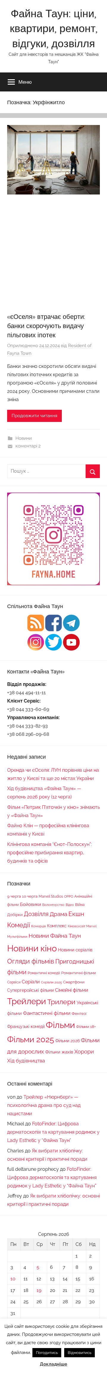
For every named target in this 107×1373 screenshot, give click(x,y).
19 (39, 1290)
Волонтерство (53, 905)
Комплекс (57, 925)
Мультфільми (17, 936)
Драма (58, 914)
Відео (70, 905)
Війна (80, 904)
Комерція (38, 926)
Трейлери (26, 1001)
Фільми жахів (59, 1052)
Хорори (84, 1051)
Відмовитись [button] (79, 1352)
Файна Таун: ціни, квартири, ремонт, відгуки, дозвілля (53, 28)
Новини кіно (32, 948)
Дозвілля (36, 914)
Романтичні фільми (78, 973)
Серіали (31, 982)
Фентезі (79, 1013)
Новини (23, 438)
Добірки (15, 914)
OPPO (68, 896)
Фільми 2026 (67, 1040)
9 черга (14, 896)
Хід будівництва (26, 1061)
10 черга (29, 896)
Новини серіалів (75, 949)
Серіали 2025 (51, 982)
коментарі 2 (28, 446)
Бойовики (30, 904)
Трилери (61, 1002)
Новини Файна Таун (55, 935)
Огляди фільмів (30, 961)
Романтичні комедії (44, 973)
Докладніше (53, 1364)
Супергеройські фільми (30, 990)
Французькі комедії (26, 1026)
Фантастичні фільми (46, 1013)
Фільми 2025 (30, 1039)
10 (12, 1279)
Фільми (60, 1025)
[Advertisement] (53, 255)
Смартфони (73, 982)
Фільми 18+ (86, 1026)
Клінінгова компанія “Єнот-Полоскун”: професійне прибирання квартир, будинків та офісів (49, 852)
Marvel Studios (51, 896)
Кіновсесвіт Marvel (82, 926)
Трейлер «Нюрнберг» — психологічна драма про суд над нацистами (44, 1105)
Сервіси (14, 982)
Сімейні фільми (71, 990)
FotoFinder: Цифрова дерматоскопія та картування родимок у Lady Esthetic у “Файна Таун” (53, 1132)
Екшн (76, 914)
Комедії (18, 925)
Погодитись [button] (47, 1352)
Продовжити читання (34, 415)
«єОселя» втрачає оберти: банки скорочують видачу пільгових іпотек (46, 325)
